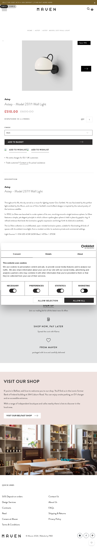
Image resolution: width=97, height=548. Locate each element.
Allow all (79, 301)
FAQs (51, 507)
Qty (82, 119)
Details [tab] (48, 254)
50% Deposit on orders (12, 496)
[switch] (36, 291)
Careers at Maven (10, 519)
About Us (52, 502)
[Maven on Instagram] (79, 536)
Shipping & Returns (57, 513)
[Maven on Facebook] (86, 536)
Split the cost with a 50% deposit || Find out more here (27, 2)
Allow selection (48, 301)
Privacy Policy (54, 519)
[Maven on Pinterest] (92, 536)
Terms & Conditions (11, 524)
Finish (7, 127)
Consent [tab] (17, 254)
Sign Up (48, 305)
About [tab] (80, 254)
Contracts (6, 507)
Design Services (9, 502)
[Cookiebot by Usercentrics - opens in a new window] (83, 247)
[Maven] (46, 9)
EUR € (12, 6)
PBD (51, 535)
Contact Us (53, 496)
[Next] (86, 69)
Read (4, 513)
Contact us (24, 162)
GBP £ (4, 6)
